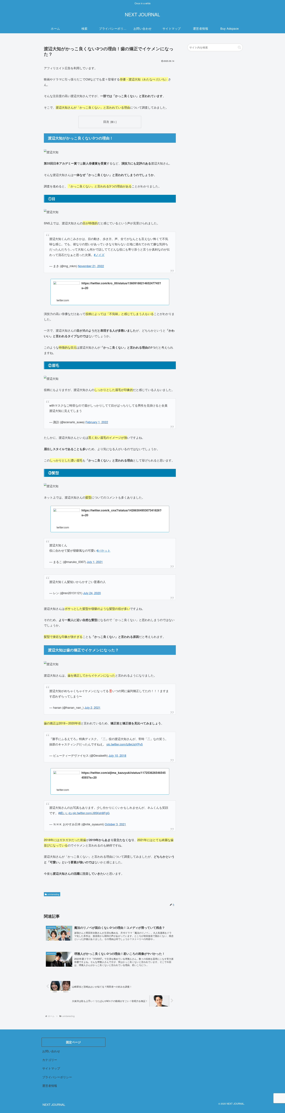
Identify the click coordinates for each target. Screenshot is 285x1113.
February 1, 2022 (96, 422)
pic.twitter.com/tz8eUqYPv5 (125, 744)
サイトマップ (51, 1068)
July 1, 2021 (95, 562)
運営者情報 (49, 1085)
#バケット (103, 550)
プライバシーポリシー (57, 1077)
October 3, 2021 (115, 824)
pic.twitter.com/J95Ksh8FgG (91, 813)
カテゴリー (49, 1059)
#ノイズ (99, 254)
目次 (106, 121)
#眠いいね (65, 813)
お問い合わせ (51, 1051)
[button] (239, 47)
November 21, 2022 (91, 266)
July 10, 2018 (117, 755)
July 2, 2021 (92, 707)
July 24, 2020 (92, 593)
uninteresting (53, 894)
